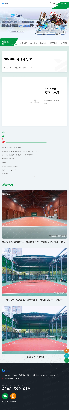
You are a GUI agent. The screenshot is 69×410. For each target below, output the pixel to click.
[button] (37, 101)
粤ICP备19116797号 (12, 378)
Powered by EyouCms (47, 375)
